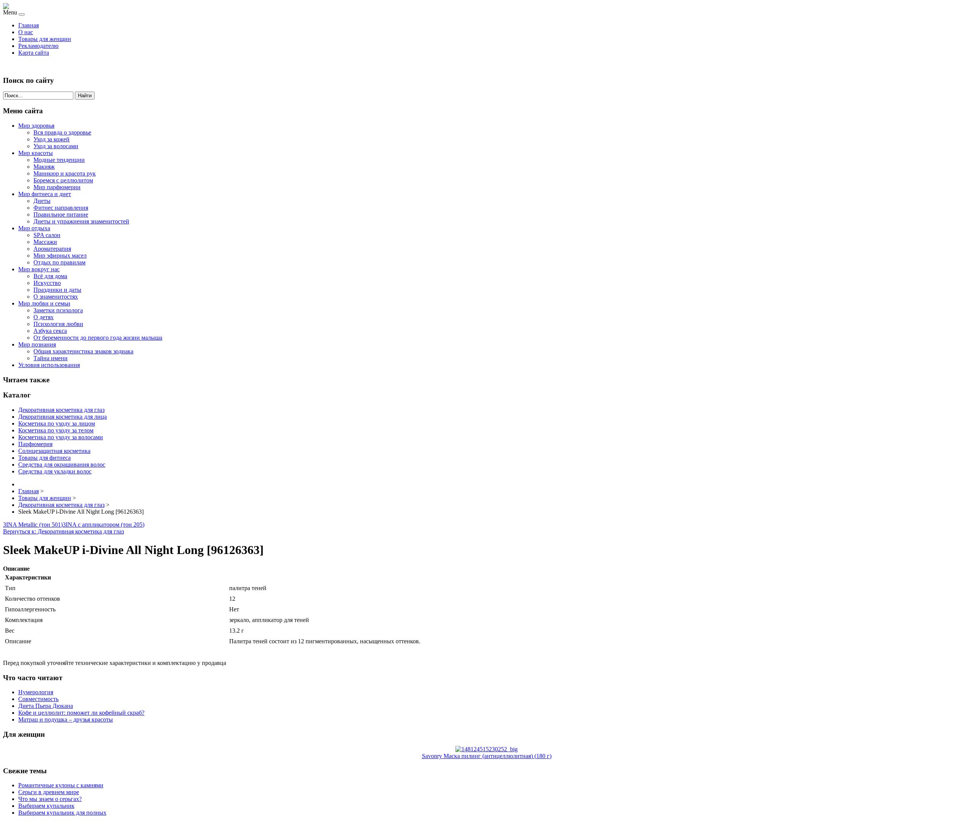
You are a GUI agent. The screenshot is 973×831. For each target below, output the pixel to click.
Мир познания (37, 344)
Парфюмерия (35, 444)
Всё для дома (50, 276)
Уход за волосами (55, 146)
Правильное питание (60, 214)
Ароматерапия (52, 248)
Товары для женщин (44, 39)
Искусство (47, 283)
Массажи (45, 242)
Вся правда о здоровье (62, 132)
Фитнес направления (60, 207)
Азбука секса (50, 331)
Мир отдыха (34, 228)
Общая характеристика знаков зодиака (83, 351)
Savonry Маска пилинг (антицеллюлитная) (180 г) (486, 756)
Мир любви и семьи (44, 303)
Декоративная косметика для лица (62, 416)
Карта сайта (33, 52)
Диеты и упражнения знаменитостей (81, 221)
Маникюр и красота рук (64, 173)
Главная (28, 25)
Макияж (44, 166)
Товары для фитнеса (44, 457)
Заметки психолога (58, 310)
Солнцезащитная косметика (54, 451)
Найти (85, 95)
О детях (43, 317)
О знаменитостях (55, 296)
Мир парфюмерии (57, 187)
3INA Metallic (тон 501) (33, 524)
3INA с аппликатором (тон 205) (103, 524)
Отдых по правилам (59, 262)
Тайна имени (50, 358)
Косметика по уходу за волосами (60, 437)
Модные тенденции (59, 160)
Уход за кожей (51, 139)
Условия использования (49, 365)
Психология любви (58, 324)
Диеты (42, 201)
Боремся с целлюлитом (63, 180)
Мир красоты (35, 153)
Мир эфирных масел (60, 255)
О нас (25, 32)
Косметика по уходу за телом (55, 430)
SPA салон (46, 235)
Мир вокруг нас (39, 269)
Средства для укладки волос (55, 471)
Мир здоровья (36, 125)
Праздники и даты (57, 289)
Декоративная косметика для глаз (61, 410)
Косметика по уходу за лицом (56, 423)
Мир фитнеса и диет (44, 194)
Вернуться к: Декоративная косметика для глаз (63, 531)
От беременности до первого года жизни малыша (97, 337)
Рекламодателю (38, 46)
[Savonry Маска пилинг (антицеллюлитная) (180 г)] (486, 749)
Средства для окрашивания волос (61, 464)
